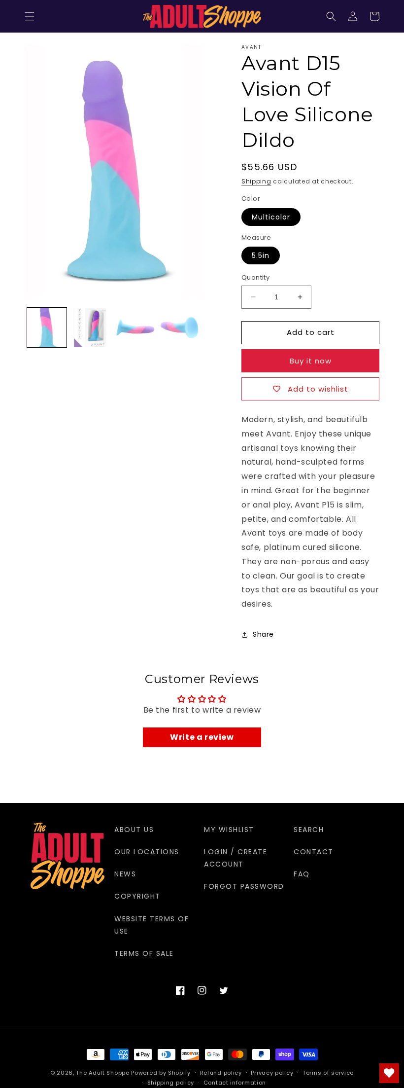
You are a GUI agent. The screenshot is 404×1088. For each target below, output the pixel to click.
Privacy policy (272, 1073)
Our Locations (146, 852)
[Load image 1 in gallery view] (47, 327)
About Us (134, 829)
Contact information (234, 1083)
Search (309, 829)
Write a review (202, 737)
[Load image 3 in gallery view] (135, 327)
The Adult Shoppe (102, 1073)
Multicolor (271, 217)
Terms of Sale (144, 953)
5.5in (260, 255)
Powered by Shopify (161, 1073)
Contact (314, 852)
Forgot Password (244, 886)
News (125, 874)
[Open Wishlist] (389, 1073)
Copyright (137, 896)
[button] (29, 16)
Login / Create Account (235, 858)
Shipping (256, 181)
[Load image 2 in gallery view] (91, 327)
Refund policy (221, 1073)
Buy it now (311, 361)
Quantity (255, 277)
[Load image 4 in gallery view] (179, 327)
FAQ (302, 874)
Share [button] (263, 634)
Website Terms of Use (151, 925)
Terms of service (328, 1073)
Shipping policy (171, 1083)
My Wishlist (229, 829)
